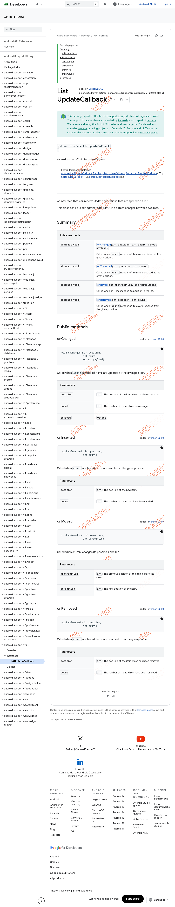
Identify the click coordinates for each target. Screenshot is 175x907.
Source (54, 818)
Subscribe (133, 899)
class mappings (149, 132)
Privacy (75, 825)
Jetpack (151, 120)
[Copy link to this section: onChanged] (79, 339)
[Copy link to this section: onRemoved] (80, 609)
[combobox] (82, 4)
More (39, 4)
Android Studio (148, 4)
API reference (14, 16)
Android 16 (119, 801)
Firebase (54, 867)
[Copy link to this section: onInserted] (78, 438)
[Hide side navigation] (41, 900)
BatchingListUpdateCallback (109, 173)
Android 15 (118, 806)
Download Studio (138, 826)
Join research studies (161, 824)
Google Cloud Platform (63, 872)
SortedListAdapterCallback (104, 176)
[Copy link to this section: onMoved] (75, 522)
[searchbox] (23, 29)
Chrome (54, 862)
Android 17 (118, 795)
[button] (22, 72)
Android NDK (140, 832)
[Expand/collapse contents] (77, 45)
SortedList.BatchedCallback (141, 173)
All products (57, 878)
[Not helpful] (161, 35)
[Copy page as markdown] (122, 100)
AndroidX (123, 120)
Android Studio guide (141, 804)
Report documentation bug (162, 807)
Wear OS (97, 804)
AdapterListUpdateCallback (76, 173)
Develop (85, 35)
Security (54, 812)
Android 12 (118, 823)
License (65, 890)
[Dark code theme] (162, 349)
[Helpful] (156, 35)
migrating (83, 128)
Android (54, 799)
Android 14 (119, 812)
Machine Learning (75, 803)
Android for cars (98, 820)
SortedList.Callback (72, 176)
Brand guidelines (82, 890)
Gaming (75, 795)
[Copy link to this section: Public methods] (91, 327)
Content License (144, 710)
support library (116, 116)
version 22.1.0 (156, 437)
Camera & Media (76, 819)
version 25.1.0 (96, 88)
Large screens (99, 799)
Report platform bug (161, 797)
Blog (52, 829)
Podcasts (55, 834)
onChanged (104, 244)
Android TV (98, 826)
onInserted (104, 266)
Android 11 (118, 828)
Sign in (167, 4)
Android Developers (67, 35)
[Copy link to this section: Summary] (79, 223)
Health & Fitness (75, 811)
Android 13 (118, 817)
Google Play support (160, 816)
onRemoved (104, 299)
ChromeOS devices (98, 811)
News (53, 823)
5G (72, 831)
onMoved (102, 284)
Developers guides (139, 812)
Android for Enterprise (56, 806)
